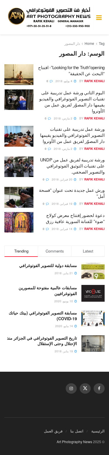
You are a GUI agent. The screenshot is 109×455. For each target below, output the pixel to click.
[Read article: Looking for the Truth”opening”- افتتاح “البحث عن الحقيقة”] (18, 74)
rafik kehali (94, 81)
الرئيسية (98, 431)
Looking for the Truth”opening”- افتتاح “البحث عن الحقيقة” (71, 70)
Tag (102, 43)
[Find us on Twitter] (85, 388)
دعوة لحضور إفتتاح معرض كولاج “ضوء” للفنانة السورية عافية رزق (75, 218)
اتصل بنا (76, 431)
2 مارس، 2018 (63, 118)
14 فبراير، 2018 (62, 229)
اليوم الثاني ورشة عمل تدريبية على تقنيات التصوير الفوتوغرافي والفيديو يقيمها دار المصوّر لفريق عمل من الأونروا (72, 101)
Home (89, 43)
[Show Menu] (99, 17)
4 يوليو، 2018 (64, 81)
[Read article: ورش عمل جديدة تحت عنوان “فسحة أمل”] (18, 197)
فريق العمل (53, 431)
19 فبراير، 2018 (62, 204)
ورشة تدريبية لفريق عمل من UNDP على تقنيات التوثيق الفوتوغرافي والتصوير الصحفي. (72, 165)
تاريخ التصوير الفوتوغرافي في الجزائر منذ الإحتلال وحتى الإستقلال (42, 341)
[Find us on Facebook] (99, 388)
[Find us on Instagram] (71, 388)
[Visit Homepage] (50, 17)
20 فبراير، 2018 (62, 179)
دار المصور (72, 43)
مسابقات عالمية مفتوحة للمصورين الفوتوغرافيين (48, 290)
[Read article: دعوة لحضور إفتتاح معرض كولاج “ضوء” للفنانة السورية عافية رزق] (18, 222)
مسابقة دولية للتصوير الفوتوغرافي (48, 265)
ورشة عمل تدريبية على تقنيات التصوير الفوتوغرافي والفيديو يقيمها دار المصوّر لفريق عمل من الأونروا (72, 135)
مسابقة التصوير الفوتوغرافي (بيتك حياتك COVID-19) (43, 315)
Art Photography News (74, 441)
